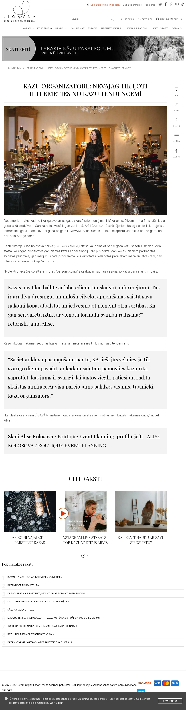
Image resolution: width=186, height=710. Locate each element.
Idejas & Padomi (137, 28)
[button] (83, 556)
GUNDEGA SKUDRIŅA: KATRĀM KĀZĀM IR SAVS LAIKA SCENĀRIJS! (42, 626)
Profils (129, 19)
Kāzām (27, 28)
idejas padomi (34, 68)
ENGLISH (178, 19)
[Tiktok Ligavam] (182, 4)
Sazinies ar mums (132, 4)
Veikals (177, 28)
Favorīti (147, 19)
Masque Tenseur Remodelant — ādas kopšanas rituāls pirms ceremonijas (53, 617)
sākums (16, 68)
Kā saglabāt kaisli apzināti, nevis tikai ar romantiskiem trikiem (46, 593)
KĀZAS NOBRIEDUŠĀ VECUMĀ (23, 585)
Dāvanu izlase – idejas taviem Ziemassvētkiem (34, 577)
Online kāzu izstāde (84, 28)
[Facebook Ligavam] (166, 4)
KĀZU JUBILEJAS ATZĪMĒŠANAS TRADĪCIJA (30, 634)
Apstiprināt (170, 701)
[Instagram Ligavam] (160, 4)
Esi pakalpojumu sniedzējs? (105, 4)
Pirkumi (164, 19)
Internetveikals (111, 28)
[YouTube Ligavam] (177, 4)
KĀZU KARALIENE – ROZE (20, 609)
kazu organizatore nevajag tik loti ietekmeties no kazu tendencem (89, 68)
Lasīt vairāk (56, 702)
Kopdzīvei (43, 28)
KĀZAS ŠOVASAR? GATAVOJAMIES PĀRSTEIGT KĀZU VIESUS (39, 642)
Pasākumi (61, 28)
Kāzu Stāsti (160, 28)
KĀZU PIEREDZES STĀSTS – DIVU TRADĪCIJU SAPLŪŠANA (38, 601)
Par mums (150, 4)
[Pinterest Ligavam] (171, 4)
